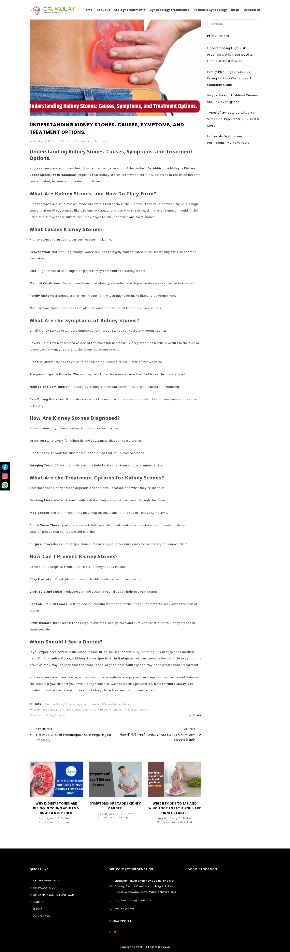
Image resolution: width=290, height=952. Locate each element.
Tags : (38, 704)
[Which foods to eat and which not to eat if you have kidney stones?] (174, 779)
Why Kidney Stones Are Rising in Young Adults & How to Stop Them (56, 808)
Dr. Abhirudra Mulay (48, 880)
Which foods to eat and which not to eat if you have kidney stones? (174, 808)
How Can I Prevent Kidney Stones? (111, 704)
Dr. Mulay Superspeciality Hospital (86, 141)
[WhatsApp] (5, 485)
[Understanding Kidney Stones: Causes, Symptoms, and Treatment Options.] (115, 68)
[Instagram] (5, 476)
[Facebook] (5, 467)
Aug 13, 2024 (166, 818)
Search (256, 24)
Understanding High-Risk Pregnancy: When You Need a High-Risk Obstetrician (229, 54)
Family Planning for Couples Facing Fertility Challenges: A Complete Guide (229, 78)
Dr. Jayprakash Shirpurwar (53, 895)
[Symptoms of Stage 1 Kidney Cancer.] (115, 779)
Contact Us (42, 916)
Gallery (38, 902)
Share (197, 715)
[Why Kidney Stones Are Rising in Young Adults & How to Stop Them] (56, 779)
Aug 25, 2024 (107, 813)
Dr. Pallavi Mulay (45, 888)
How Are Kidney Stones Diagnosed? (67, 704)
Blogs (37, 909)
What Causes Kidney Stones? (47, 715)
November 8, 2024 (42, 141)
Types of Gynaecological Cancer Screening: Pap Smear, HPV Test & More (233, 118)
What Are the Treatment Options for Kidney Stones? (115, 709)
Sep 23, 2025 (48, 818)
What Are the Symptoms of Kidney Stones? (56, 709)
